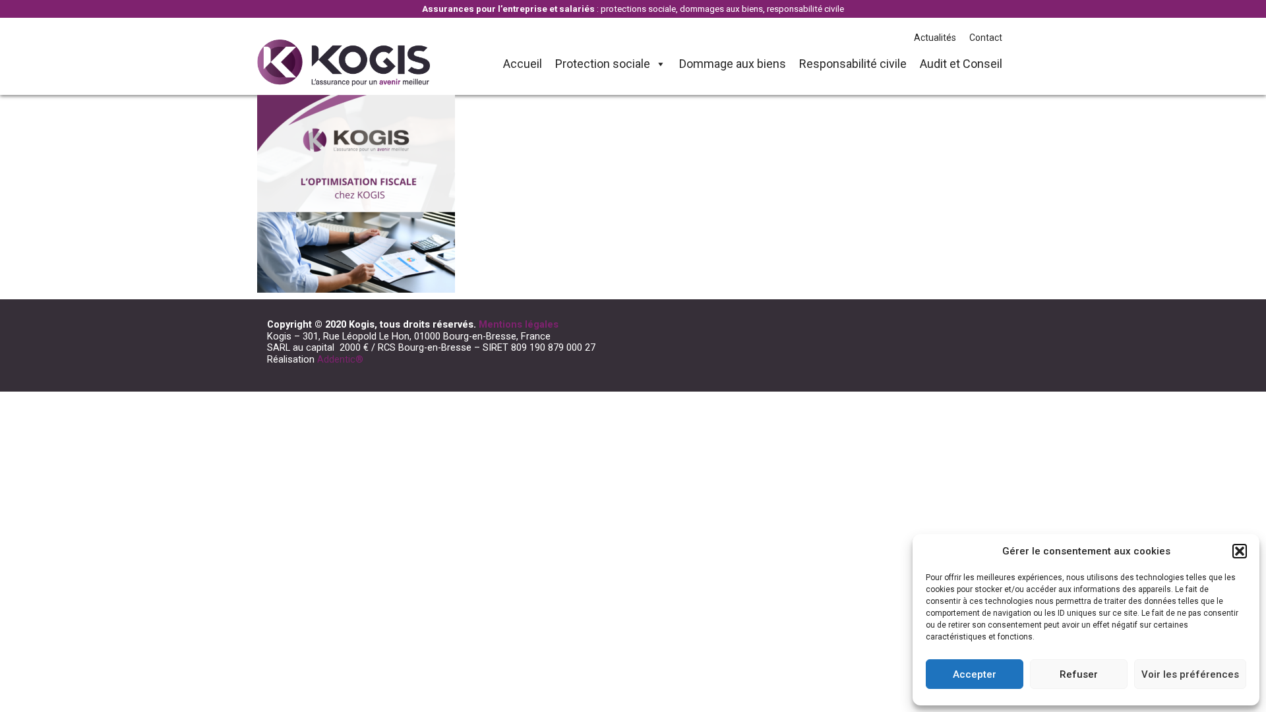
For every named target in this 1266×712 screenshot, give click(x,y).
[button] (1239, 551)
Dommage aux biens (732, 64)
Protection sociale (602, 64)
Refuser (1079, 674)
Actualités (935, 37)
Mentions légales (518, 324)
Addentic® (340, 359)
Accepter (974, 674)
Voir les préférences (1190, 674)
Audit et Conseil (961, 64)
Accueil (522, 64)
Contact (985, 37)
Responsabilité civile (853, 64)
